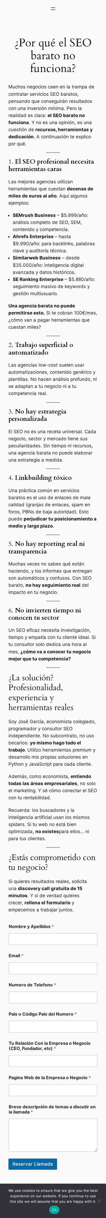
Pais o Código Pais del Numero (43, 1014)
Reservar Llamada (33, 1164)
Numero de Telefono (32, 984)
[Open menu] (53, 8)
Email (16, 955)
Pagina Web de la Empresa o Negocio (50, 1077)
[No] (99, 1201)
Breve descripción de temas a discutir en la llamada (52, 1109)
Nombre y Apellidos (31, 926)
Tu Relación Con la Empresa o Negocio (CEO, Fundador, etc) (50, 1046)
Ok (54, 1210)
